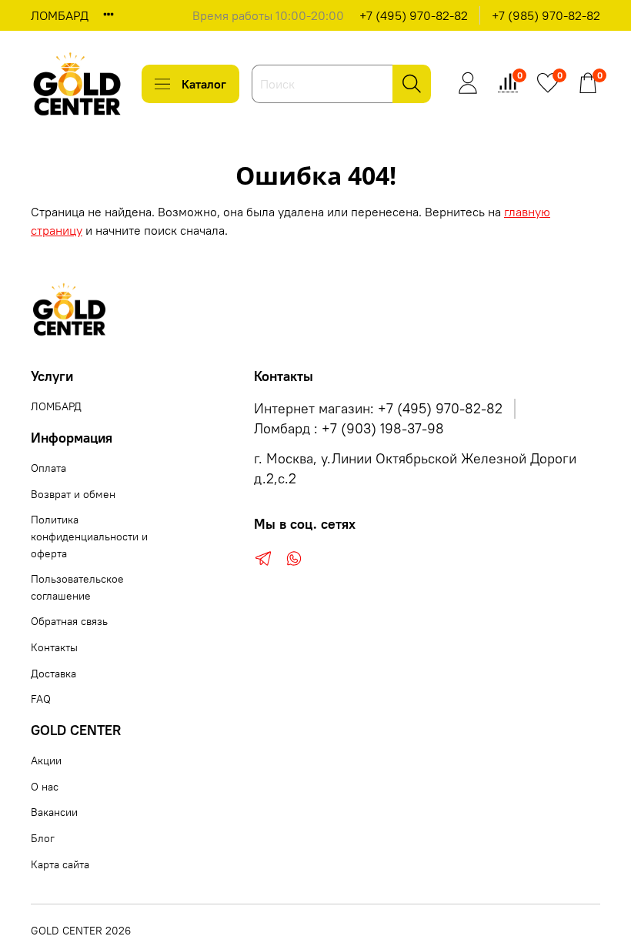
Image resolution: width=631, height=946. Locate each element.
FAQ (41, 699)
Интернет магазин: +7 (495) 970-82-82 (378, 408)
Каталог (204, 84)
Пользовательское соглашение (77, 587)
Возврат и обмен (73, 494)
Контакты (54, 647)
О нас (44, 787)
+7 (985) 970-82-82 (546, 15)
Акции (46, 760)
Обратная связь (69, 621)
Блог (43, 838)
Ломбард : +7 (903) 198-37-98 (349, 428)
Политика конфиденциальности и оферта (89, 536)
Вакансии (54, 812)
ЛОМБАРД (59, 15)
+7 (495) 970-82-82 (413, 15)
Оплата (48, 468)
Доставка (53, 673)
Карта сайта (60, 864)
